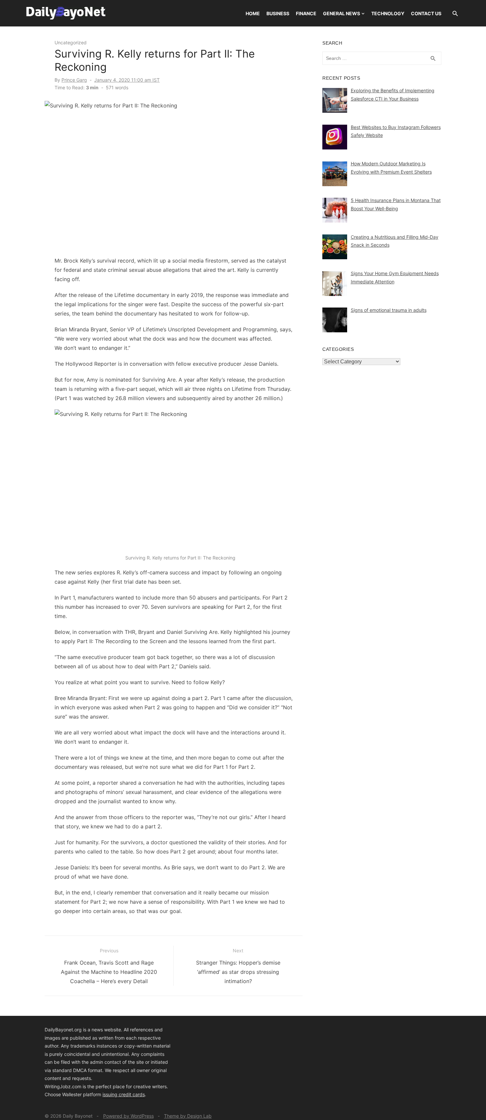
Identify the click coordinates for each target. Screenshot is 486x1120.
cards (139, 1094)
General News (341, 13)
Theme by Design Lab (188, 1116)
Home (253, 13)
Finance (306, 13)
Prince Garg (74, 80)
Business (277, 13)
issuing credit (117, 1094)
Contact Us (426, 13)
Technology (387, 13)
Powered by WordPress (128, 1116)
